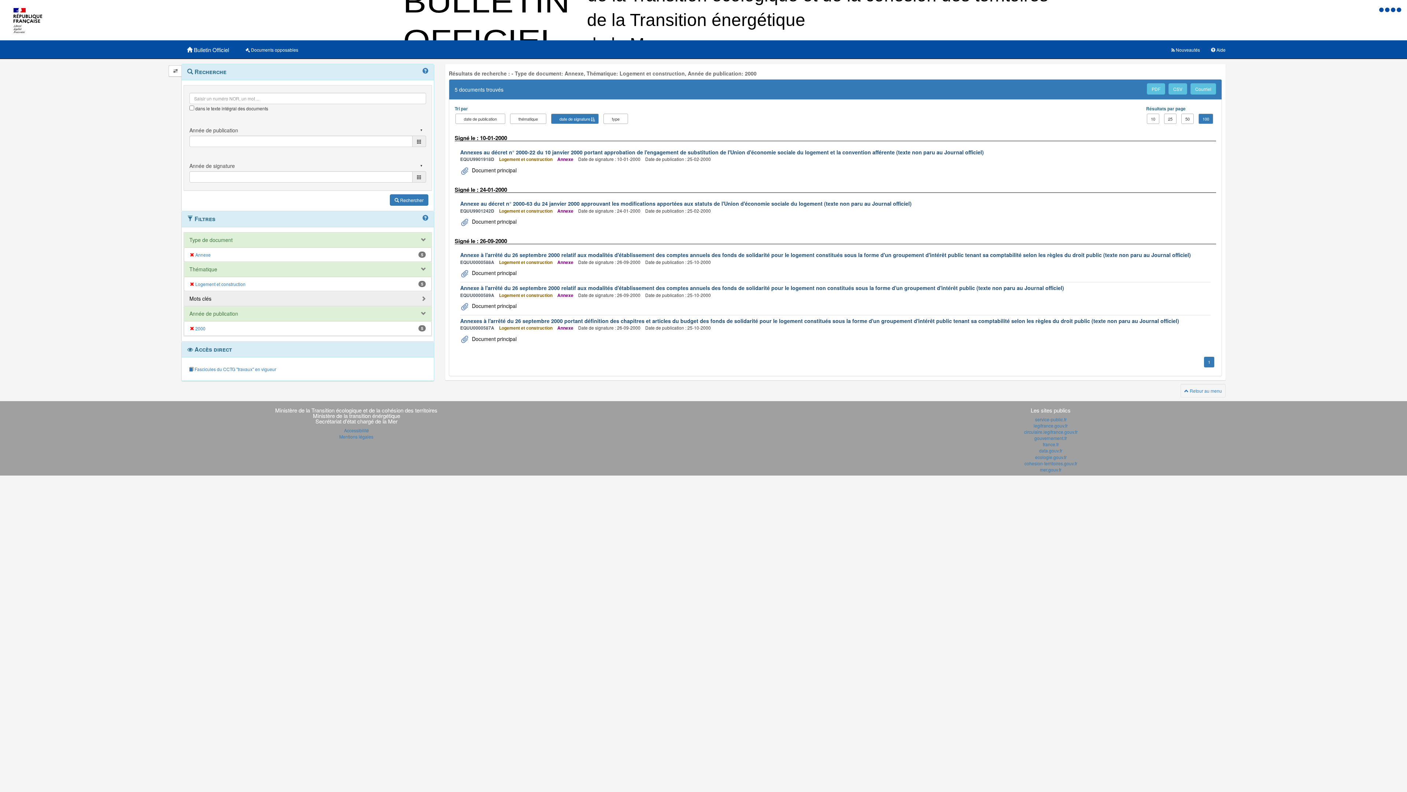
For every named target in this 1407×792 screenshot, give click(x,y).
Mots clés (200, 298)
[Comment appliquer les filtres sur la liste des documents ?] (425, 218)
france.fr (1051, 444)
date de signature (575, 119)
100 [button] (1206, 119)
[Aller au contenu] (1388, 9)
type (616, 119)
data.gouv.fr (1050, 450)
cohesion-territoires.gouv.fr (1050, 463)
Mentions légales (356, 436)
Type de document (211, 239)
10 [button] (1153, 119)
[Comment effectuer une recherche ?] (425, 71)
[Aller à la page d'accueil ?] (1399, 9)
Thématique (203, 269)
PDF (1156, 89)
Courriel (1203, 89)
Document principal (493, 170)
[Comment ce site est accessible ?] (1382, 9)
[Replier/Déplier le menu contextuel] (175, 71)
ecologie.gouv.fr (1051, 457)
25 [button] (1170, 119)
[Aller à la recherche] (1394, 9)
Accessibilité (356, 430)
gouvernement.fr (1050, 438)
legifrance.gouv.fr (1051, 425)
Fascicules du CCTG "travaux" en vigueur (234, 369)
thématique (528, 119)
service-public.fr (1051, 419)
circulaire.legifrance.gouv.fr (1051, 432)
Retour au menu (1205, 391)
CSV (1177, 89)
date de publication (480, 119)
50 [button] (1187, 119)
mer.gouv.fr (1050, 469)
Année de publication (213, 313)
